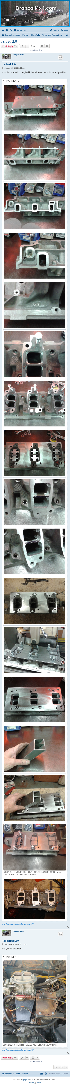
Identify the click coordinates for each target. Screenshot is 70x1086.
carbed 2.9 (9, 41)
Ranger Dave (18, 55)
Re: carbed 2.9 (10, 940)
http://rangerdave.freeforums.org (16, 924)
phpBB (26, 1080)
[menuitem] (9, 30)
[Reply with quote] (60, 57)
